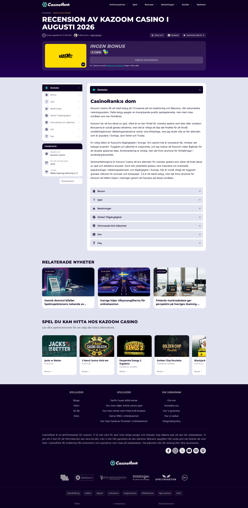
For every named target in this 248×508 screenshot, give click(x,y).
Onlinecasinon (117, 4)
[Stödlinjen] (141, 477)
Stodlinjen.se (111, 65)
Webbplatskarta (166, 503)
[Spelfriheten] (165, 477)
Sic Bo (76, 410)
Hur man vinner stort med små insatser (124, 410)
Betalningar (167, 4)
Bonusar (149, 4)
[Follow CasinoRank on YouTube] (189, 451)
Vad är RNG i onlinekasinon (124, 416)
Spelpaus (120, 65)
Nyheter (201, 4)
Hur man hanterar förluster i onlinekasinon (124, 421)
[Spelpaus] (84, 477)
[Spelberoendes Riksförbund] (113, 477)
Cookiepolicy (119, 503)
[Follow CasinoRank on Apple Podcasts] (203, 451)
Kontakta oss (172, 405)
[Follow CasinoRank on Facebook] (168, 451)
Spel (135, 4)
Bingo (76, 400)
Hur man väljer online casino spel (124, 405)
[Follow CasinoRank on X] (182, 451)
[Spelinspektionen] (65, 477)
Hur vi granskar (171, 410)
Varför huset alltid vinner (124, 400)
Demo (146, 338)
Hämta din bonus (146, 60)
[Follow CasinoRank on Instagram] (175, 451)
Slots (76, 416)
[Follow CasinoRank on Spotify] (196, 451)
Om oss (171, 400)
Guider (185, 4)
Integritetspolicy (172, 421)
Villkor (77, 503)
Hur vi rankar (171, 416)
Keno (76, 405)
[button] (146, 90)
